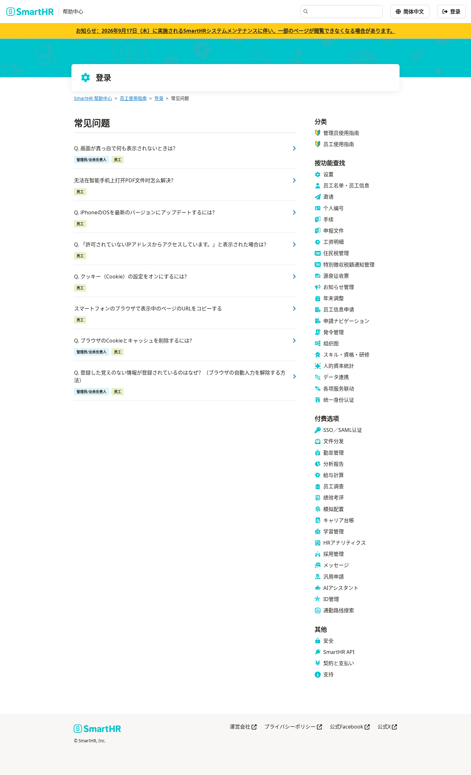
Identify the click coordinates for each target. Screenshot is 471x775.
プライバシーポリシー (293, 727)
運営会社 (243, 727)
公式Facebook (350, 727)
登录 (158, 98)
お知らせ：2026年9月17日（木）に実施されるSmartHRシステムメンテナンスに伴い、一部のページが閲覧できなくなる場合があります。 (235, 30)
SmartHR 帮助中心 (93, 98)
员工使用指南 (133, 98)
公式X (387, 727)
